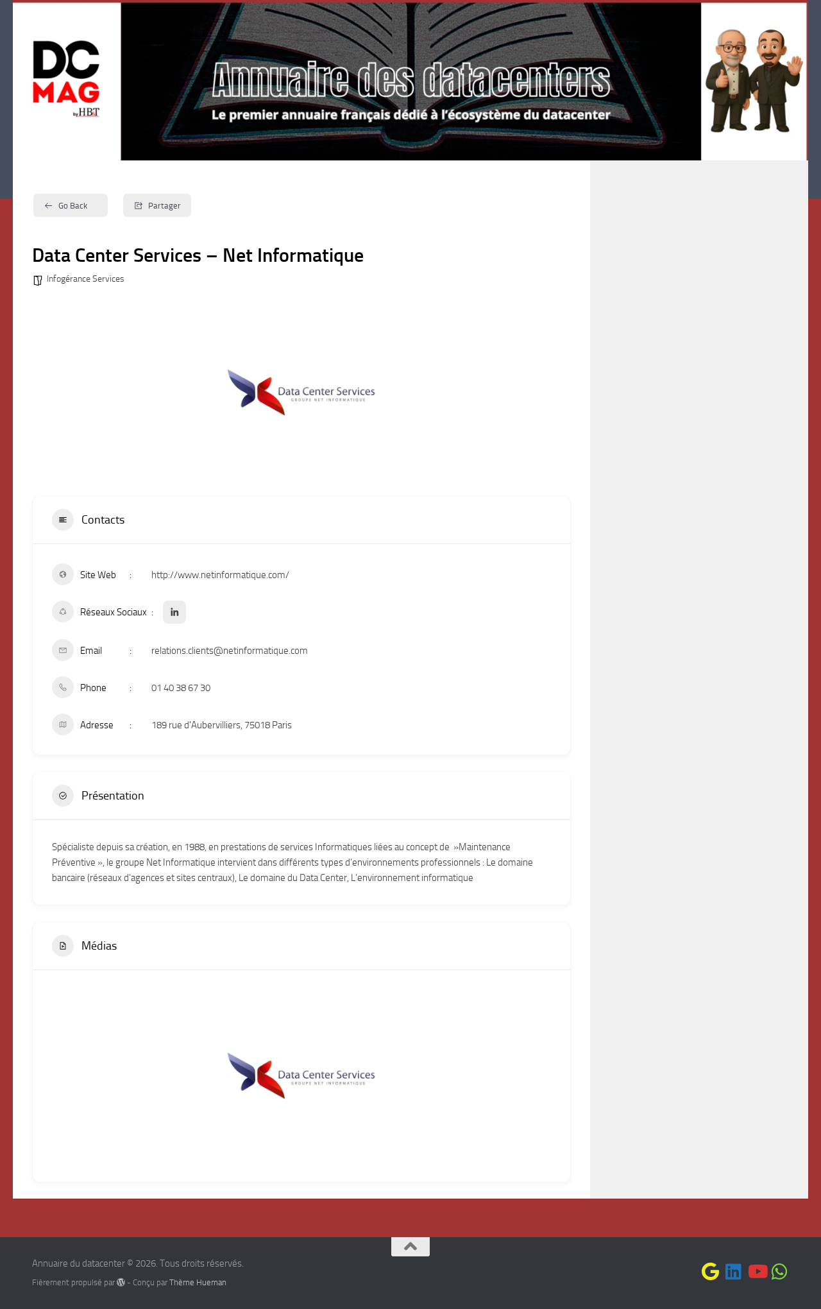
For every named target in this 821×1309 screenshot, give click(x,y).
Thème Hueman (197, 1282)
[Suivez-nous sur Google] (711, 1272)
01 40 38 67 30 (180, 688)
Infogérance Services (85, 278)
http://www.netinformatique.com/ (220, 575)
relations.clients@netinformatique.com (229, 650)
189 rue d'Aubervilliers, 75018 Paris (221, 725)
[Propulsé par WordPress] (121, 1282)
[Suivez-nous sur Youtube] (757, 1272)
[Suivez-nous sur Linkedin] (734, 1272)
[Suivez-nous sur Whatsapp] (780, 1272)
